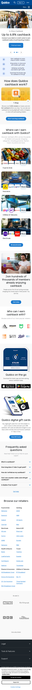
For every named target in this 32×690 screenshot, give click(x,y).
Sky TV (18, 577)
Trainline (19, 552)
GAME (3, 540)
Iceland (3, 520)
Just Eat (4, 524)
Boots (3, 552)
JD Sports (19, 520)
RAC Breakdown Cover (8, 586)
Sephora (3, 565)
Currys (3, 536)
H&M (17, 515)
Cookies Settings (16, 687)
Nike (17, 524)
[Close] (30, 669)
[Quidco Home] (5, 2)
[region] (16, 678)
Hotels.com (19, 561)
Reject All (16, 682)
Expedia (18, 556)
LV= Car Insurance (6, 581)
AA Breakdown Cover (7, 572)
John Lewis (19, 536)
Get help (16, 491)
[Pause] (14, 52)
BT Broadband (20, 572)
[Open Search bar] (15, 2)
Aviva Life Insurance (7, 577)
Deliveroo (4, 511)
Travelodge (19, 565)
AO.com (3, 531)
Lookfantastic (5, 556)
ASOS (18, 511)
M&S (17, 545)
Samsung (4, 545)
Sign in (21, 2)
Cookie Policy (6, 674)
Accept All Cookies (16, 677)
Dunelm (18, 540)
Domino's (4, 515)
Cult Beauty (5, 561)
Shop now (19, 531)
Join (28, 2)
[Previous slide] (10, 52)
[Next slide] (21, 52)
